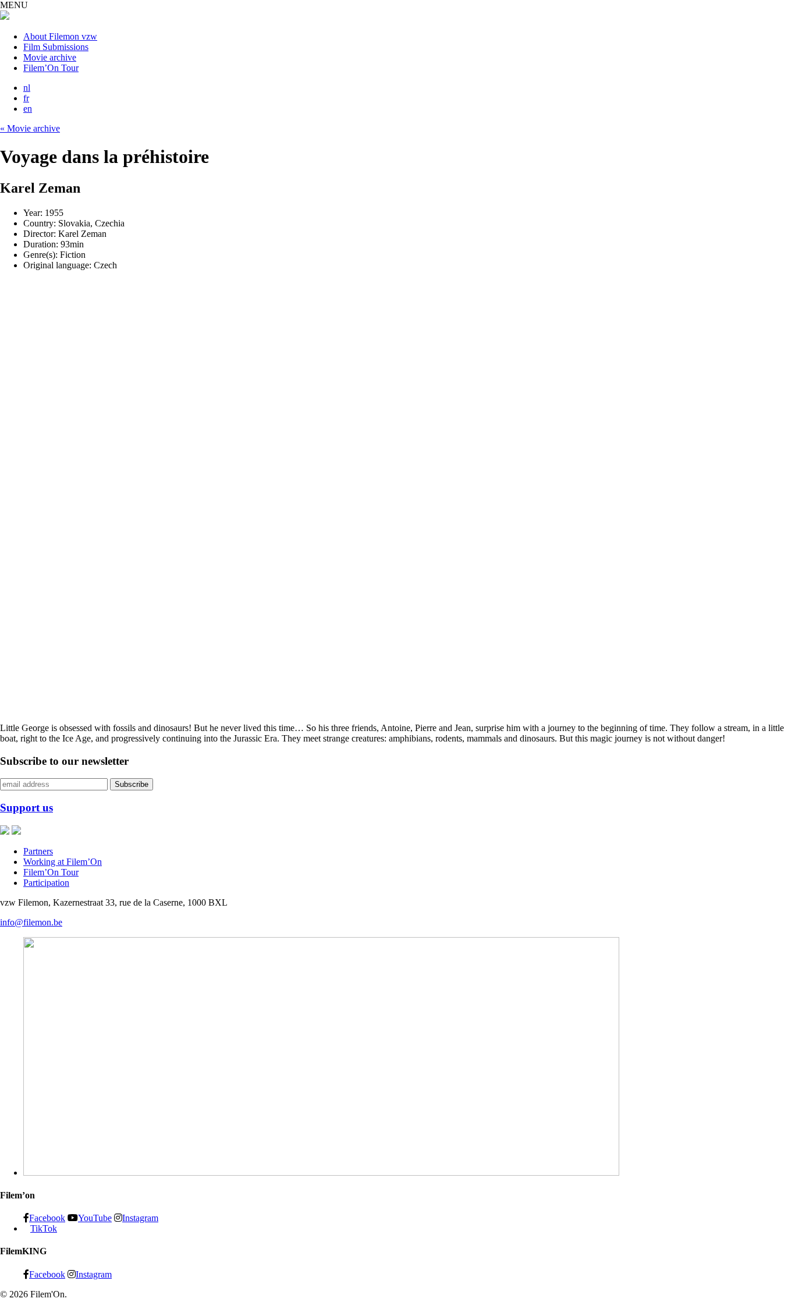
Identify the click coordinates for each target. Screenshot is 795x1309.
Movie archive (49, 57)
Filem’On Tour (51, 68)
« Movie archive (30, 128)
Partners (38, 851)
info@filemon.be (31, 922)
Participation (46, 883)
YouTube (95, 1217)
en (27, 108)
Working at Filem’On (62, 862)
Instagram (140, 1217)
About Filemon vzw (60, 36)
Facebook (47, 1217)
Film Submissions (55, 47)
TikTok (43, 1228)
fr (26, 98)
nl (26, 88)
